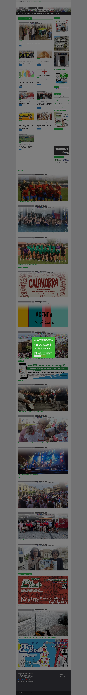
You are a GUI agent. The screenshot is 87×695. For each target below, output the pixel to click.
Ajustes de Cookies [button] (37, 355)
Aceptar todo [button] (43, 355)
